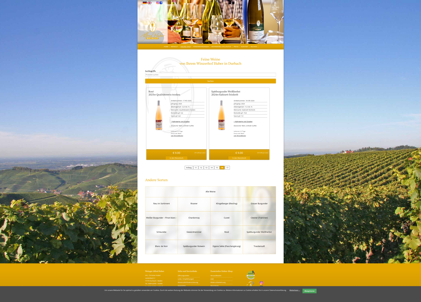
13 (206, 167)
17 (227, 167)
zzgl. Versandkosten (177, 136)
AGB (212, 279)
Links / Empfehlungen (186, 279)
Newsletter (182, 286)
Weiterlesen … (294, 290)
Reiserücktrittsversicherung (188, 282)
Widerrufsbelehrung (218, 282)
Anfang (189, 167)
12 (201, 167)
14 (212, 167)
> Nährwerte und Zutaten (180, 122)
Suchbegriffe (150, 71)
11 (196, 167)
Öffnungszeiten (183, 276)
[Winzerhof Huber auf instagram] (157, 3)
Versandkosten (215, 276)
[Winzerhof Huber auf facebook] (161, 3)
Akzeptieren (309, 291)
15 (217, 167)
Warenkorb (214, 286)
